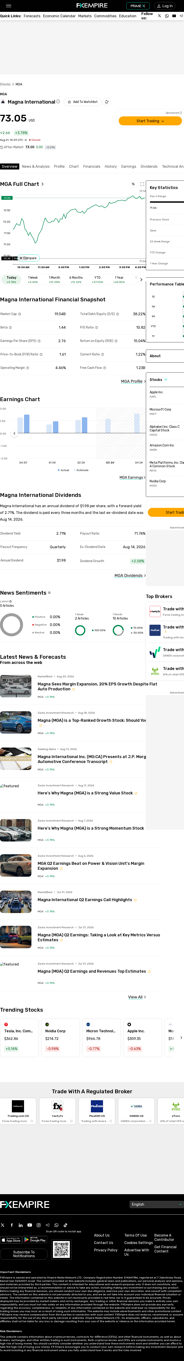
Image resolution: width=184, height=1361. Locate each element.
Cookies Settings (138, 1243)
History (111, 166)
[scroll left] (176, 1038)
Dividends (149, 166)
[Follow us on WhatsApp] (167, 16)
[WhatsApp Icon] (56, 1225)
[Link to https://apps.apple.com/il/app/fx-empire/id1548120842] (11, 1240)
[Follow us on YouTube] (174, 16)
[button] (8, 6)
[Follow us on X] (159, 16)
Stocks (5, 84)
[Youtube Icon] (29, 1225)
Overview (10, 166)
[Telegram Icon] (47, 1225)
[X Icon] (2, 1225)
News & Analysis (36, 166)
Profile (59, 166)
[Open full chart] (142, 184)
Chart (74, 166)
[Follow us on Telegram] (181, 16)
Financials (91, 166)
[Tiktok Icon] (65, 1225)
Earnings (128, 166)
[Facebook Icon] (11, 1225)
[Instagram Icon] (38, 1225)
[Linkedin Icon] (20, 1225)
